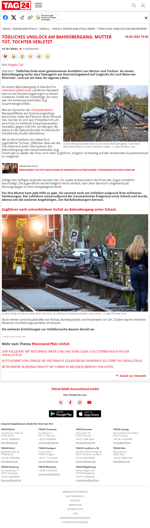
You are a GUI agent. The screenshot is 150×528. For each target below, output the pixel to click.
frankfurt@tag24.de (86, 461)
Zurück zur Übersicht (133, 376)
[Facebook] (70, 402)
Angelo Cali (15, 65)
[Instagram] (79, 402)
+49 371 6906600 (47, 439)
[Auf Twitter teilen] (13, 17)
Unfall (44, 28)
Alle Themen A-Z (75, 496)
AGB (75, 513)
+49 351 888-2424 (85, 439)
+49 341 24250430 (122, 439)
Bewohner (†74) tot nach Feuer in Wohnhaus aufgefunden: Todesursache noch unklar (77, 170)
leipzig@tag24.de (122, 442)
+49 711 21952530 (47, 457)
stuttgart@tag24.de (48, 461)
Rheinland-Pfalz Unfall (50, 344)
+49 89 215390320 (47, 470)
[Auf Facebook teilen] (5, 17)
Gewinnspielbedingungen (75, 518)
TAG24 (6, 28)
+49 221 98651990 (122, 457)
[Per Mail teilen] (22, 17)
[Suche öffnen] (134, 5)
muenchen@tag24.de (49, 474)
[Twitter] (60, 402)
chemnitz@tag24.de (48, 442)
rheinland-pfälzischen (16, 90)
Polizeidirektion (42, 110)
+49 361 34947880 (10, 457)
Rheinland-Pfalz (25, 28)
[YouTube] (89, 402)
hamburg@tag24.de (11, 480)
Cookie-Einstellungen (75, 522)
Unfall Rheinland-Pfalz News (73, 28)
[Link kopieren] (30, 17)
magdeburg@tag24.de (87, 480)
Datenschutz (75, 509)
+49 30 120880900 (10, 439)
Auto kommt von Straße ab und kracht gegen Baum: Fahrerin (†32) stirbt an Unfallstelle (72, 361)
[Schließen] (146, 18)
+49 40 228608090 (10, 476)
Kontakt (75, 500)
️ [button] (5, 56)
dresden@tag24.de (85, 442)
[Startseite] (16, 5)
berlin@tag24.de (9, 442)
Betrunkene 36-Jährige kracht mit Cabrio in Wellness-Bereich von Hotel (57, 367)
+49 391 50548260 (85, 476)
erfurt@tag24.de (9, 461)
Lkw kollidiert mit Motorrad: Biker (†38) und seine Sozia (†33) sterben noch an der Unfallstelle (65, 353)
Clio (62, 180)
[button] (143, 5)
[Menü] (38, 5)
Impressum (75, 505)
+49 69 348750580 (85, 457)
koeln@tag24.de (121, 461)
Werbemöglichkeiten (75, 492)
